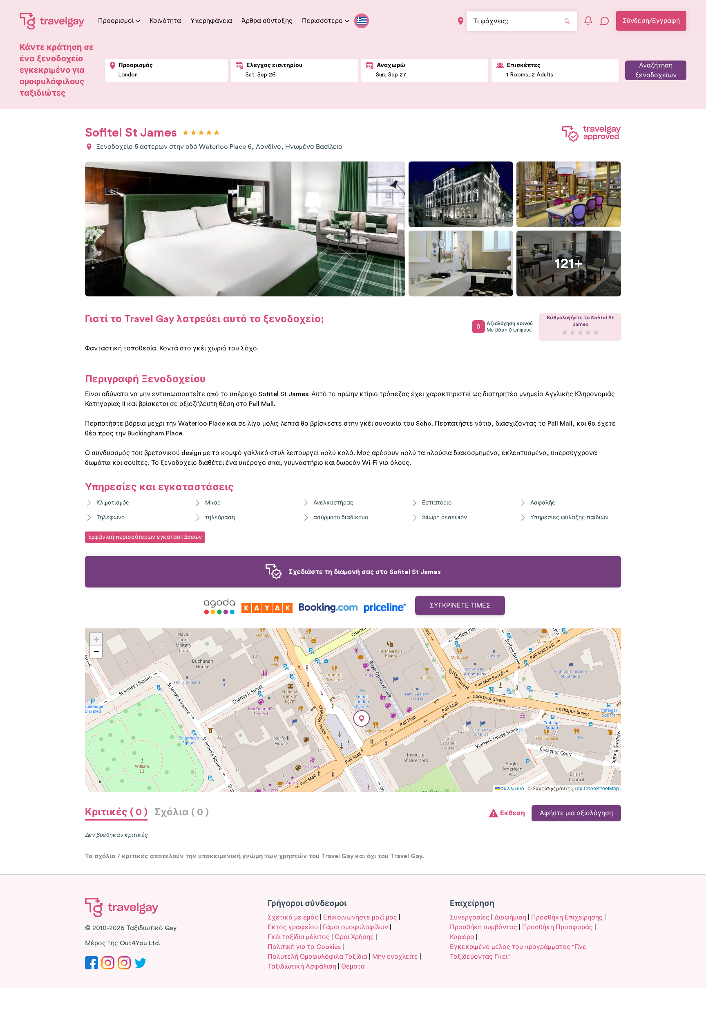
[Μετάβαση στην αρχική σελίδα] (52, 20)
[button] (361, 718)
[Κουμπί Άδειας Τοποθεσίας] (460, 21)
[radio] (186, 133)
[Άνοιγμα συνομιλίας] (605, 21)
